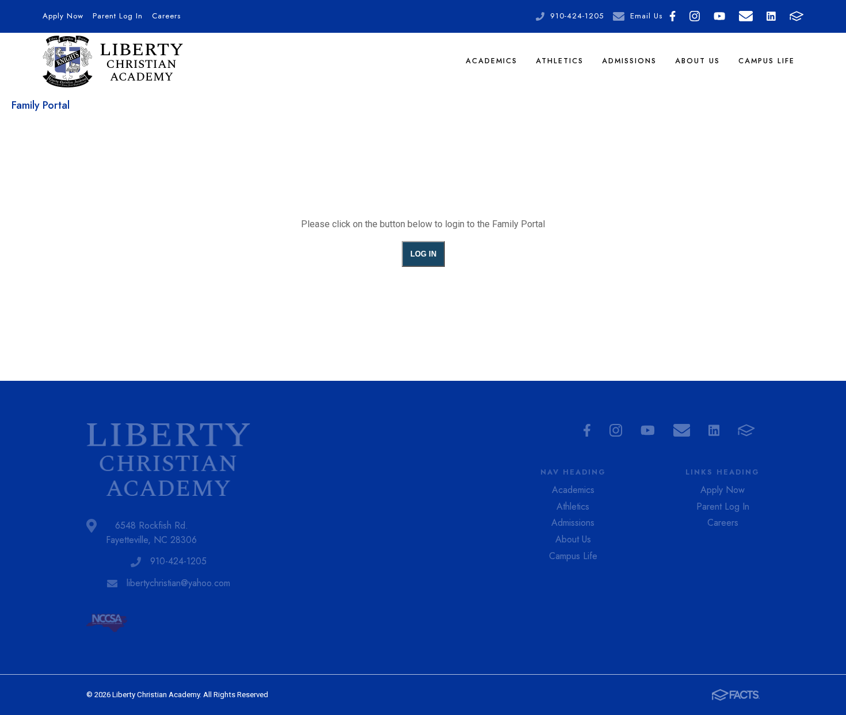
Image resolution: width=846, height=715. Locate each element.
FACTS (796, 16)
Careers (166, 15)
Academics (491, 61)
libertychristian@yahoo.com (178, 583)
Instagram (694, 16)
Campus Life (766, 61)
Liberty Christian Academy (113, 61)
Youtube (719, 16)
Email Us (646, 15)
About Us (697, 61)
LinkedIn (771, 16)
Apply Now (63, 15)
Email (746, 16)
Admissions (629, 61)
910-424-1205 (577, 15)
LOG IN (423, 254)
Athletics (560, 61)
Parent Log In (118, 15)
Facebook (672, 16)
